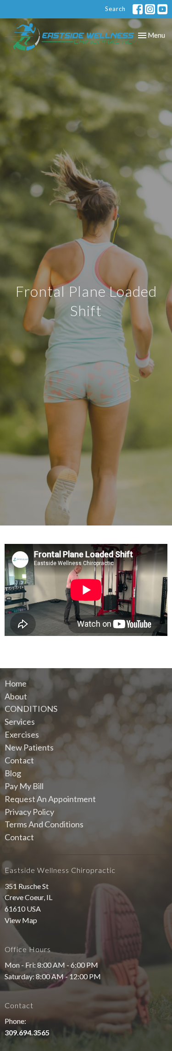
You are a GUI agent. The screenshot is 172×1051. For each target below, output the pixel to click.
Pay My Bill (24, 786)
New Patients (29, 747)
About (16, 696)
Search (115, 8)
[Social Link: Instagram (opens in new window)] (150, 9)
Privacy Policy (29, 812)
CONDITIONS (31, 709)
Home (16, 683)
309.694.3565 (27, 1032)
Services (20, 721)
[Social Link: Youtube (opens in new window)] (162, 9)
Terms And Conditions (44, 824)
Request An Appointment (50, 799)
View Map (21, 920)
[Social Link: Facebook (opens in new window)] (138, 9)
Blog (13, 773)
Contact (19, 760)
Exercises (22, 734)
